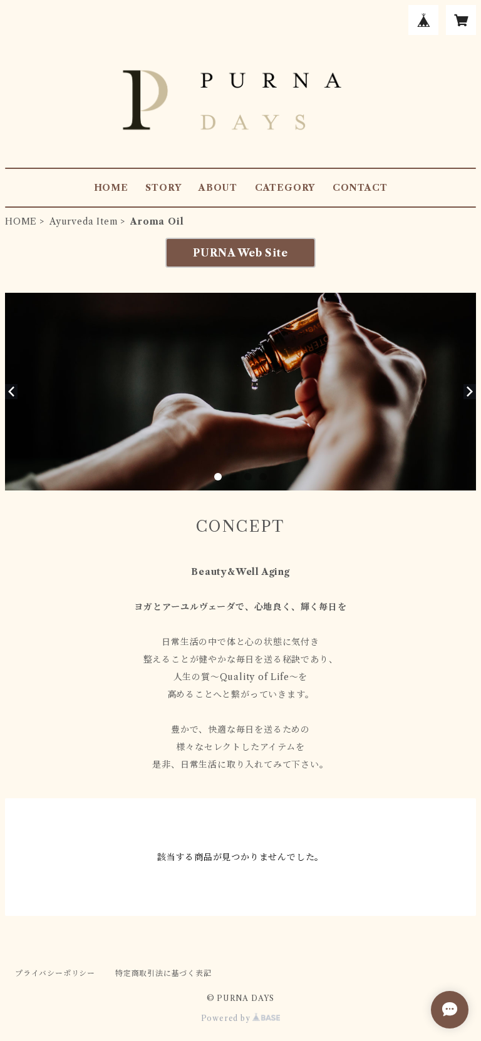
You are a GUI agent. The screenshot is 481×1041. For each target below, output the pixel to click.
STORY (163, 187)
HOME (111, 187)
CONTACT (360, 187)
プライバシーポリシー (55, 973)
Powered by (227, 1018)
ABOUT (218, 187)
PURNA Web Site (240, 252)
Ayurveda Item (83, 221)
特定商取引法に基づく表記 (163, 973)
